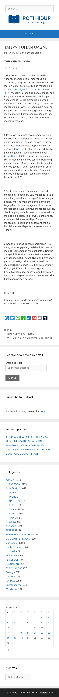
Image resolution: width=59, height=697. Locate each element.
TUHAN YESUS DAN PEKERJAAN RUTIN (29, 338)
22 (42, 633)
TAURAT (13, 517)
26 (21, 638)
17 (8, 633)
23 (49, 633)
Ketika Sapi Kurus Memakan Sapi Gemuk (27, 449)
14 (35, 628)
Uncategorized (13, 585)
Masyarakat (11, 543)
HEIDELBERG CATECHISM (19, 534)
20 (28, 633)
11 (14, 628)
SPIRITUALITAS (14, 568)
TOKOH (9, 576)
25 (15, 638)
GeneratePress (45, 692)
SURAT (13, 513)
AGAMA (9, 480)
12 (21, 628)
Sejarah (13, 509)
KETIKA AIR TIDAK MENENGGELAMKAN (27, 437)
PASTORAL (15, 484)
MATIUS (13, 496)
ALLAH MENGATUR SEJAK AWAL (24, 441)
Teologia (10, 572)
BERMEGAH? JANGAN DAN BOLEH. (25, 445)
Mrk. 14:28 (38, 89)
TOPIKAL (10, 580)
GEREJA (9, 530)
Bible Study (11, 488)
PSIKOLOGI (11, 559)
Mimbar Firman (13, 547)
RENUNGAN (12, 564)
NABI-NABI (15, 501)
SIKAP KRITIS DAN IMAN (20, 334)
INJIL (10, 330)
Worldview (11, 589)
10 (8, 628)
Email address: (13, 362)
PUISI (12, 505)
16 (49, 628)
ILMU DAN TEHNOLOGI (18, 538)
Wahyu (12, 522)
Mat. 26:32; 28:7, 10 (20, 89)
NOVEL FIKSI (12, 555)
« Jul (8, 650)
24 (8, 638)
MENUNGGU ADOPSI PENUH (21, 453)
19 (21, 633)
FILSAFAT (10, 526)
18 (15, 633)
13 (28, 628)
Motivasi (10, 551)
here (42, 411)
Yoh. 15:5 (20, 149)
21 (35, 633)
